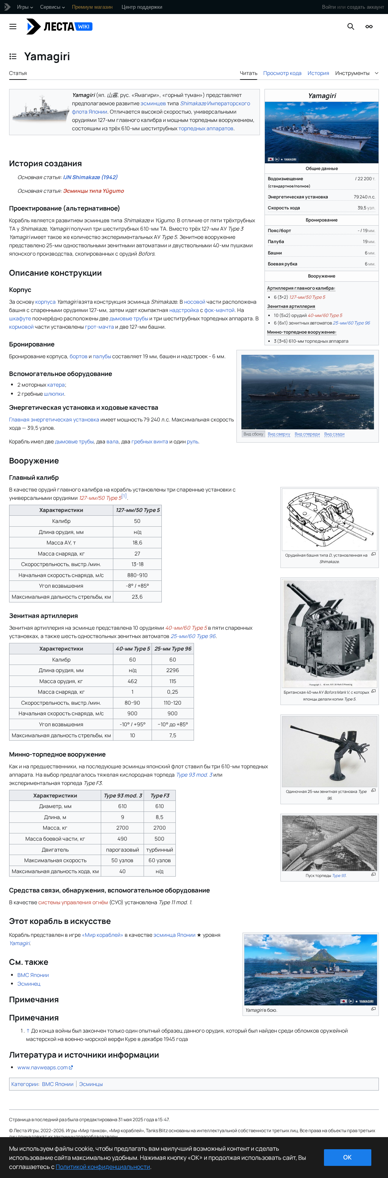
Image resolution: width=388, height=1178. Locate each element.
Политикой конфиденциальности (103, 1166)
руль (192, 441)
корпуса (45, 301)
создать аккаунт (365, 7)
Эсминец (29, 983)
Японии (186, 934)
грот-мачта (99, 326)
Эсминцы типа (93, 190)
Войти (329, 7)
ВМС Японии (33, 974)
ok (347, 1157)
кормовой (21, 326)
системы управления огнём (73, 902)
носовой (194, 301)
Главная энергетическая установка (54, 419)
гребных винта (149, 441)
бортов (79, 356)
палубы (102, 356)
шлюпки (54, 393)
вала (112, 441)
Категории (24, 1084)
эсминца (164, 934)
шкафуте (20, 318)
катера (56, 384)
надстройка (184, 310)
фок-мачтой (219, 310)
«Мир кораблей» (103, 934)
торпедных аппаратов (205, 128)
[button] (13, 26)
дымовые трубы (129, 318)
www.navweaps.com (42, 1067)
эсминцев (153, 103)
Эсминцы (91, 1084)
